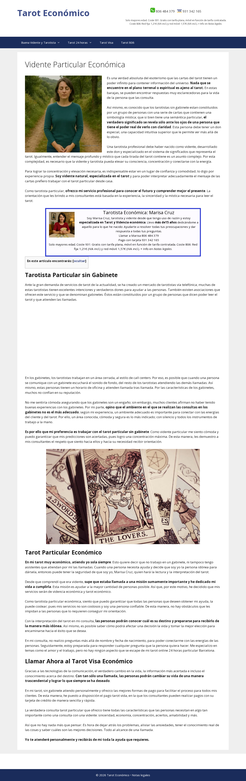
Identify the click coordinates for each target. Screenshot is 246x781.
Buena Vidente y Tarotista (38, 42)
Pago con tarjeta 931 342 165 (138, 240)
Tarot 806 (127, 42)
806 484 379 (165, 11)
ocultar (79, 261)
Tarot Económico (53, 13)
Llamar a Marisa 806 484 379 (139, 235)
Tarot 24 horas (78, 42)
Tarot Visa (106, 42)
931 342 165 (192, 11)
